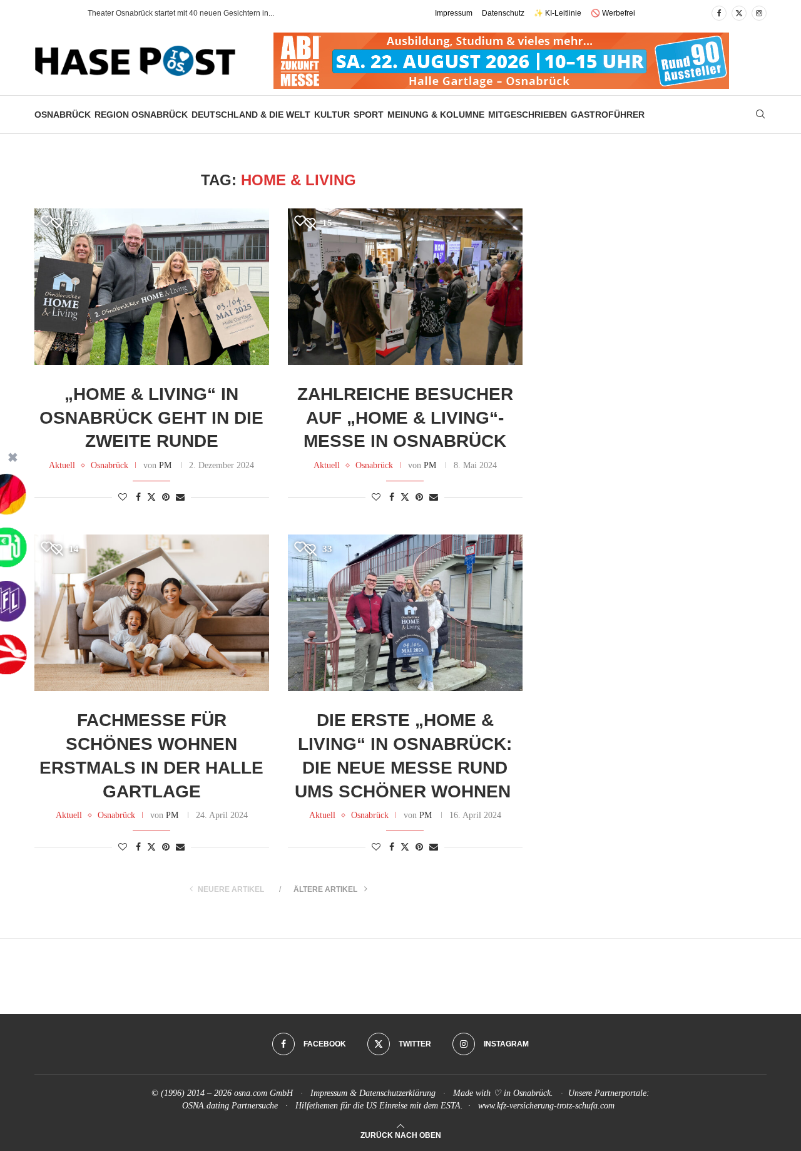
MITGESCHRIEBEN (527, 115)
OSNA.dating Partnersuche (230, 1105)
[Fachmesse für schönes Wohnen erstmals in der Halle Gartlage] (151, 613)
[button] (65, 13)
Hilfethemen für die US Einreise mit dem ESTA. (379, 1105)
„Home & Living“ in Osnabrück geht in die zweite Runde (151, 417)
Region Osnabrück (141, 115)
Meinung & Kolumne (435, 115)
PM (165, 465)
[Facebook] (719, 13)
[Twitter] (739, 13)
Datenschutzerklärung (397, 1093)
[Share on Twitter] (151, 497)
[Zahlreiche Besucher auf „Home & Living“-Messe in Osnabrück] (405, 286)
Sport (369, 115)
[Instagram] (759, 13)
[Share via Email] (180, 498)
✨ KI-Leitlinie (557, 13)
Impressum (453, 13)
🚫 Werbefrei (613, 13)
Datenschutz (503, 13)
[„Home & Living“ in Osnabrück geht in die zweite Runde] (151, 286)
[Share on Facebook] (138, 498)
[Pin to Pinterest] (166, 498)
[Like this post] (122, 498)
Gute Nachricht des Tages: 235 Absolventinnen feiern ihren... (190, 13)
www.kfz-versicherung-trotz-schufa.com (546, 1105)
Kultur (332, 115)
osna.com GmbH (263, 1093)
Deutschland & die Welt (250, 115)
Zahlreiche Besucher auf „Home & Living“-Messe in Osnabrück (405, 417)
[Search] (760, 115)
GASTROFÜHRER (608, 115)
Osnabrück (62, 115)
